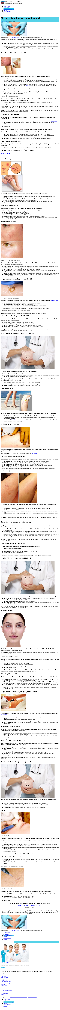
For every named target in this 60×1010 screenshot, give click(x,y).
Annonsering (4, 991)
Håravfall (3, 984)
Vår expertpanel (4, 993)
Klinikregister (4, 976)
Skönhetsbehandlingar (6, 983)
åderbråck (27, 85)
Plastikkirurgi (4, 980)
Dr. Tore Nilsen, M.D (15, 37)
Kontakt (2, 994)
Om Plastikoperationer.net (7, 990)
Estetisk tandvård (4, 985)
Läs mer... (3, 967)
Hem (2, 21)
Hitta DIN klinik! (5, 962)
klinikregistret (54, 121)
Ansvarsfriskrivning (32, 997)
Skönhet (5, 21)
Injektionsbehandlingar (6, 981)
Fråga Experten (4, 977)
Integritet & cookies (14, 997)
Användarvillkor (23, 997)
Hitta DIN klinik (5, 153)
